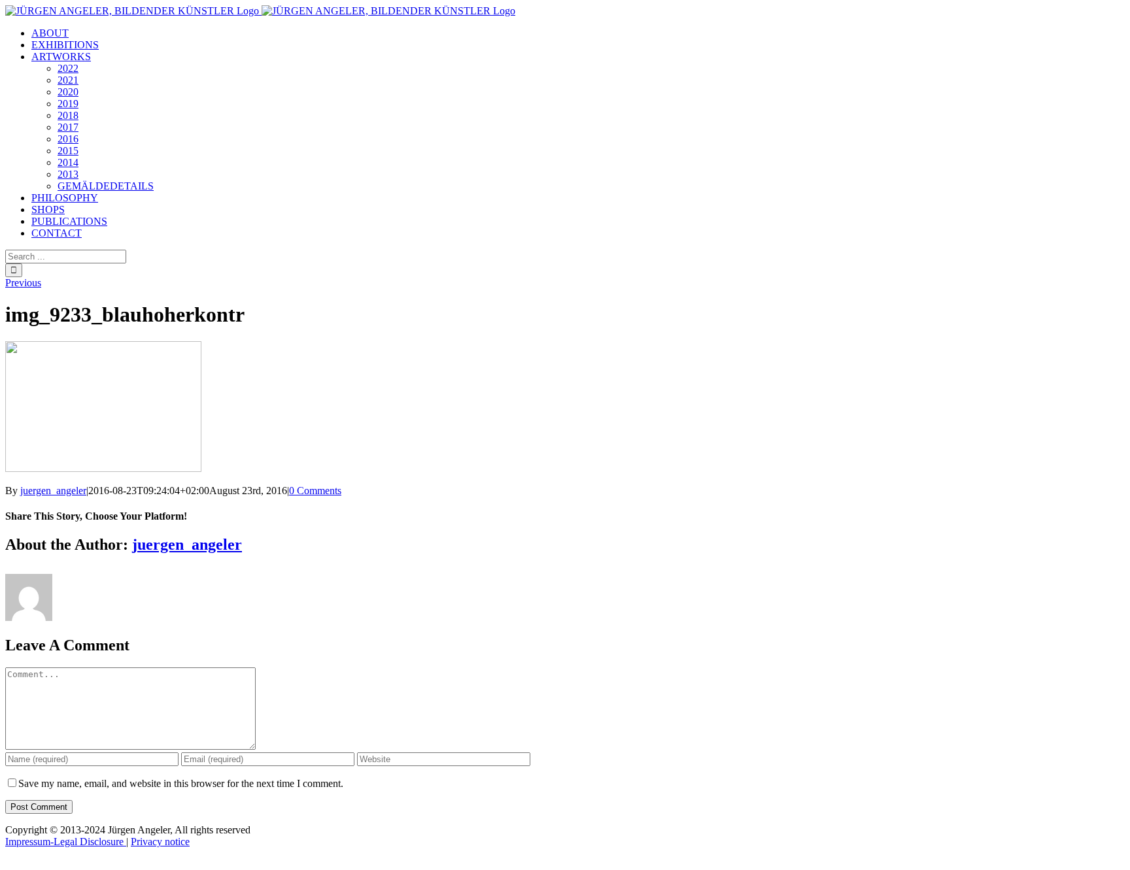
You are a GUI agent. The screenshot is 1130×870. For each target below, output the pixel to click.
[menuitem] (50, 33)
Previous (23, 282)
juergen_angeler (53, 490)
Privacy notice (160, 841)
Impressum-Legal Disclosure (65, 841)
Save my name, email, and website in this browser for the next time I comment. (180, 783)
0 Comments (315, 490)
